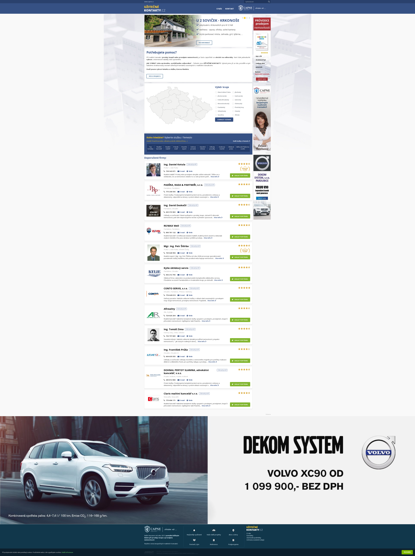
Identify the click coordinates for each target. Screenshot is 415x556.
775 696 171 (171, 400)
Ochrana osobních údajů (255, 540)
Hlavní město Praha (224, 92)
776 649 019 (171, 295)
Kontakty (250, 535)
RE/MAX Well (171, 225)
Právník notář (175, 148)
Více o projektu (155, 76)
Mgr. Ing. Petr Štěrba (176, 246)
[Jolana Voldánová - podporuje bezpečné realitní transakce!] (262, 118)
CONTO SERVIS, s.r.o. (176, 288)
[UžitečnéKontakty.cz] (158, 9)
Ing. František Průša (176, 349)
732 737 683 (171, 336)
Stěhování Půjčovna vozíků (242, 148)
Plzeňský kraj (239, 107)
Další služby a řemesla (241, 141)
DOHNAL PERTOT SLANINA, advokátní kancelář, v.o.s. (186, 371)
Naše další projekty (214, 535)
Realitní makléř (167, 148)
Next (248, 43)
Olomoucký (238, 103)
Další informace (67, 552)
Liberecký (238, 100)
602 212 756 (171, 275)
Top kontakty (150, 148)
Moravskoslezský (223, 103)
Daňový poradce (193, 148)
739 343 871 (171, 171)
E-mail (182, 171)
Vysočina (221, 115)
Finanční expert (184, 148)
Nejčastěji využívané (194, 535)
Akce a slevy (233, 535)
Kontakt (229, 9)
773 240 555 (171, 192)
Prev (245, 43)
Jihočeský (238, 92)
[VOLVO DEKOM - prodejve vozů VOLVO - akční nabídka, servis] (262, 187)
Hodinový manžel (222, 148)
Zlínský (237, 115)
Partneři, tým (194, 544)
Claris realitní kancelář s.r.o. (181, 393)
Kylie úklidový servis (176, 268)
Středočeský (222, 111)
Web (190, 171)
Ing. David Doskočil (175, 205)
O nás (219, 9)
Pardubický (221, 107)
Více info (214, 176)
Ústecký (237, 111)
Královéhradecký (223, 100)
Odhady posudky (212, 148)
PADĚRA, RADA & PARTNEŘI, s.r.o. (183, 184)
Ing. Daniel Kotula (174, 164)
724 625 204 (171, 315)
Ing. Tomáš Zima (174, 329)
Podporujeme (233, 544)
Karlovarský (239, 96)
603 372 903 (171, 212)
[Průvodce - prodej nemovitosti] (262, 50)
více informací (204, 43)
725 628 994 (171, 253)
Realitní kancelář (159, 148)
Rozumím (407, 552)
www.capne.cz (149, 2)
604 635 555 (171, 356)
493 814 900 (171, 380)
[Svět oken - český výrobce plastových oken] (207, 470)
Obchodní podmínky (254, 538)
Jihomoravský (222, 96)
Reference (214, 544)
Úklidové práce (231, 148)
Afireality (169, 308)
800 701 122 (171, 232)
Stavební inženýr (203, 148)
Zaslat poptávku (241, 175)
